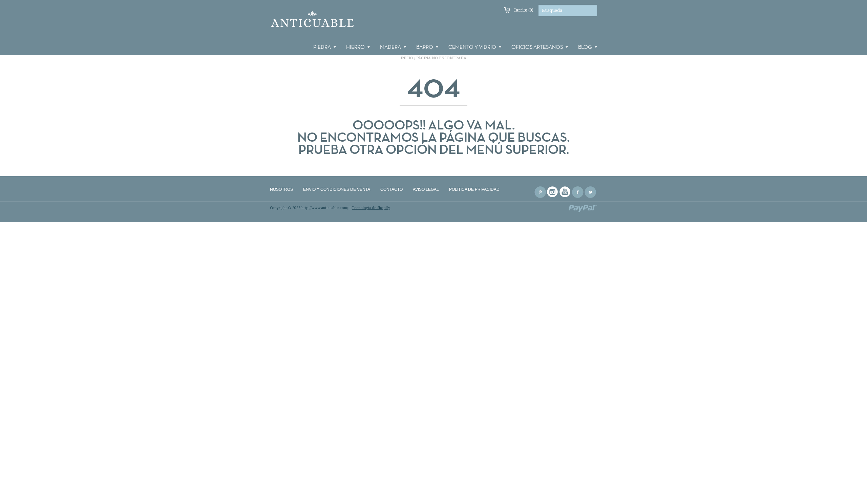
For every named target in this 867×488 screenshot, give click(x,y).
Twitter (590, 192)
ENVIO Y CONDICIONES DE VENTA (336, 189)
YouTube (565, 192)
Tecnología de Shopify (371, 208)
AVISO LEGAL (426, 189)
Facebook (578, 192)
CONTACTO (391, 189)
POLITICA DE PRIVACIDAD (474, 189)
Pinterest (540, 192)
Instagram (552, 192)
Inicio (407, 58)
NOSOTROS (281, 189)
